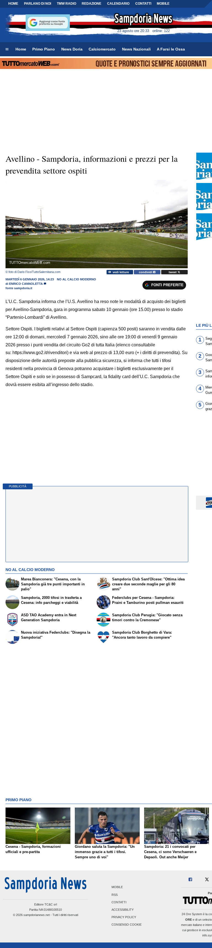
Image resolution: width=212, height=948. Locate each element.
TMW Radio (66, 3)
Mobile (117, 887)
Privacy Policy (124, 917)
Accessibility (123, 910)
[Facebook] (190, 879)
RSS (115, 894)
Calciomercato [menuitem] (102, 49)
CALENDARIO (118, 3)
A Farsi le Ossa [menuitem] (171, 49)
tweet (173, 272)
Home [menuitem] (20, 49)
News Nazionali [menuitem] (136, 49)
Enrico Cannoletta (26, 283)
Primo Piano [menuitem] (43, 49)
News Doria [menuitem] (72, 49)
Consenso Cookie (127, 924)
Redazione (91, 3)
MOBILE (163, 3)
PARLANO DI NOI (37, 3)
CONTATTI (143, 3)
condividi (146, 272)
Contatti (119, 902)
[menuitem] (7, 49)
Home (13, 3)
